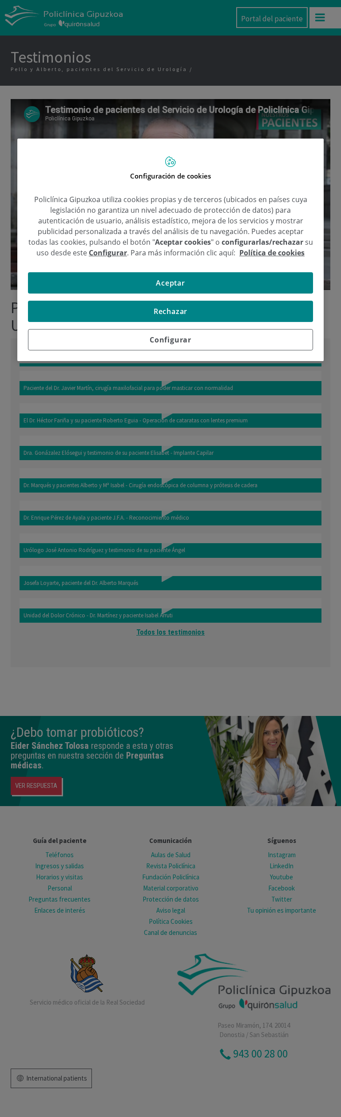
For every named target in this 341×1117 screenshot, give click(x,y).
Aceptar (170, 283)
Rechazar (170, 311)
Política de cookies (272, 253)
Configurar (170, 340)
